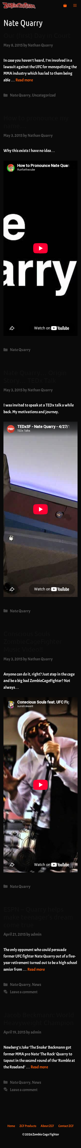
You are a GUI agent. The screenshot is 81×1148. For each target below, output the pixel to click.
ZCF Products (27, 1126)
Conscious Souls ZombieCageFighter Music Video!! (32, 641)
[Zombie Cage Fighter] (19, 5)
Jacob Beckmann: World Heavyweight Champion (38, 1018)
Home (11, 1126)
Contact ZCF (66, 1126)
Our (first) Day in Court (37, 35)
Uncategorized (44, 95)
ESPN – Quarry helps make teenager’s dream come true (38, 917)
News (36, 984)
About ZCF (47, 1126)
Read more (24, 80)
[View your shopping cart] (65, 5)
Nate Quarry (20, 95)
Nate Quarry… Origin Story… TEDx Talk (35, 376)
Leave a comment (24, 992)
